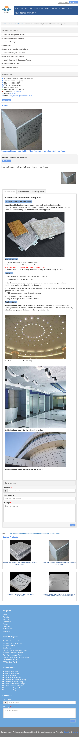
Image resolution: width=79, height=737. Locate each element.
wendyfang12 (13, 93)
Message (7, 503)
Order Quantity (9, 495)
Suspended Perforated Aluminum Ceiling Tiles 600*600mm (20, 594)
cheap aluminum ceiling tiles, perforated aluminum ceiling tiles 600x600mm (20, 563)
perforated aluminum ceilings (14, 682)
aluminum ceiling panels (12, 688)
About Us (24, 8)
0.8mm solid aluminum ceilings (14, 684)
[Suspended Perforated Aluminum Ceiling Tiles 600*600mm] (20, 582)
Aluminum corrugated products (13, 53)
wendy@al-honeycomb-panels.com (20, 96)
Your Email (7, 487)
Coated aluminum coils (10, 63)
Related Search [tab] (23, 192)
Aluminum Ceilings (9, 42)
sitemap (75, 732)
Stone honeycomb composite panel (15, 49)
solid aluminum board (11, 673)
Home (17, 8)
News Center (20, 13)
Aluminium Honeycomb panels (13, 34)
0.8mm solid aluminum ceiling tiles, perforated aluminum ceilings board (59, 563)
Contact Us (32, 13)
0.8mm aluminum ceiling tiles (14, 686)
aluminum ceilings (10, 675)
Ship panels (6, 45)
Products (34, 8)
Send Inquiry (6, 161)
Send (72, 525)
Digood (66, 732)
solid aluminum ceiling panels (16, 24)
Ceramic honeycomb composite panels (16, 60)
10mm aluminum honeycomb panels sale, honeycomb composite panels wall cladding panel (34, 533)
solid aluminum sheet (11, 671)
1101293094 (17, 91)
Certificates (66, 8)
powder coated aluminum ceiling (15, 680)
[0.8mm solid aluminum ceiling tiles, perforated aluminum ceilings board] (39, 129)
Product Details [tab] (9, 192)
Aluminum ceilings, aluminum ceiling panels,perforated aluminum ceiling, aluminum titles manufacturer (59, 594)
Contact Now (6, 100)
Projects (56, 8)
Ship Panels (45, 8)
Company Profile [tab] (38, 192)
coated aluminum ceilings (12, 678)
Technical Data (8, 629)
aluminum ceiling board (12, 690)
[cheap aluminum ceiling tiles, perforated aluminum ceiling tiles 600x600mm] (20, 550)
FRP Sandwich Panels (10, 67)
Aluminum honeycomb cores (13, 38)
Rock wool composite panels (13, 56)
